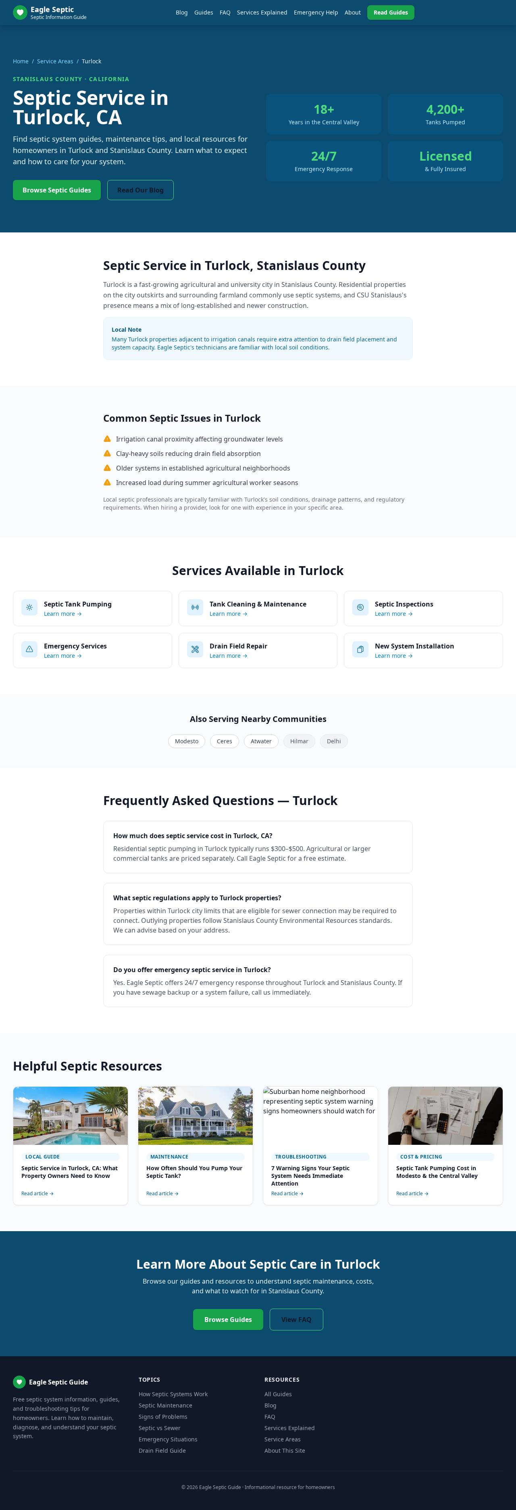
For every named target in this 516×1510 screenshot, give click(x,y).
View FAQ (296, 1319)
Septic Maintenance (165, 1405)
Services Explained (262, 12)
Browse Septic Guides (57, 190)
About (353, 12)
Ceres (224, 741)
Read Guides (391, 12)
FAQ (225, 12)
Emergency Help (316, 12)
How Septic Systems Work (173, 1394)
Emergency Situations (168, 1439)
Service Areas (55, 61)
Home (21, 61)
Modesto (186, 741)
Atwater (261, 741)
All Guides (278, 1394)
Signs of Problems (163, 1416)
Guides (203, 12)
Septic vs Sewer (160, 1428)
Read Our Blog (140, 190)
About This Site (284, 1450)
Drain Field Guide (162, 1450)
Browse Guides (228, 1319)
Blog (182, 12)
